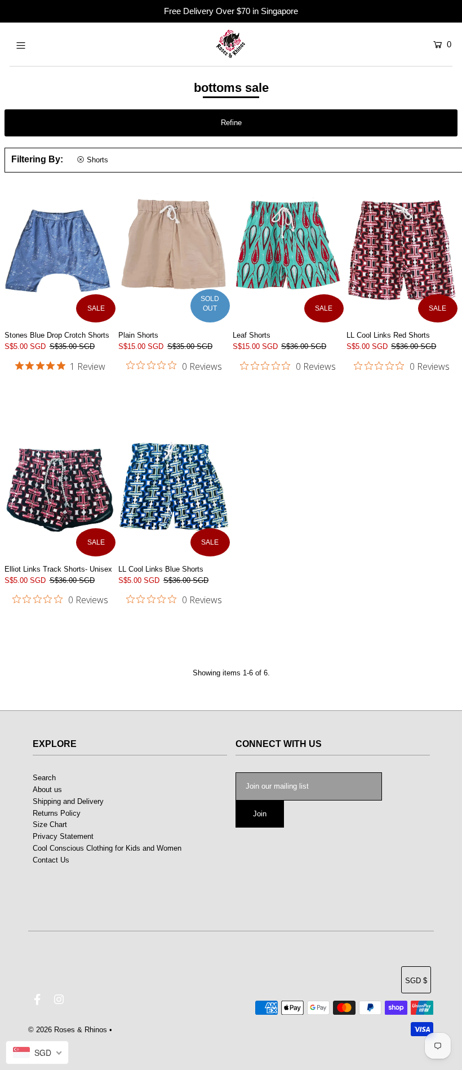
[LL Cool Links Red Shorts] (401, 253)
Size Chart (50, 824)
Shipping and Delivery (68, 801)
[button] (231, 122)
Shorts (97, 160)
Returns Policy (57, 813)
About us (47, 789)
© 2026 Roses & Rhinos (67, 1029)
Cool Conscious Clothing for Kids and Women (107, 848)
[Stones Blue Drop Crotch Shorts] (60, 253)
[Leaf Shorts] (288, 253)
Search (44, 777)
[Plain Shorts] (173, 253)
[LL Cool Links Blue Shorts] (173, 486)
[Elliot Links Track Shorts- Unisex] (60, 486)
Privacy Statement (63, 836)
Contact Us (51, 860)
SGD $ (416, 980)
